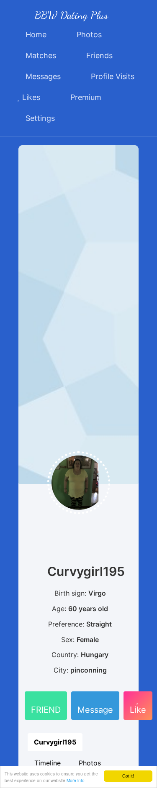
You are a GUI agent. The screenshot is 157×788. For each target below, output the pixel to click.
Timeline (47, 763)
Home (34, 34)
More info (76, 780)
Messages (42, 76)
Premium (84, 97)
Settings (39, 118)
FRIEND (46, 710)
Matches (39, 55)
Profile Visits (111, 76)
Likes (30, 97)
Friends (98, 55)
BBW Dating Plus (71, 14)
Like (138, 710)
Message (95, 710)
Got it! (128, 776)
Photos (88, 34)
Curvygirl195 (55, 742)
